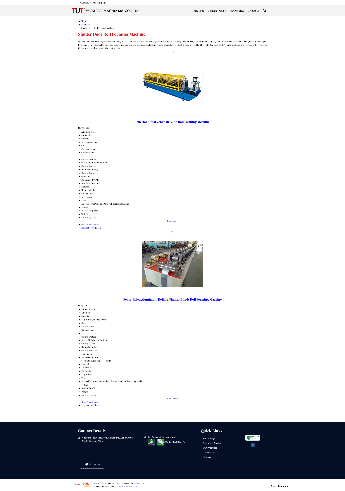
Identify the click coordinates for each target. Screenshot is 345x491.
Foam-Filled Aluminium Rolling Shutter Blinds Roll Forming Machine (172, 299)
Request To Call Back (91, 227)
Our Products (237, 10)
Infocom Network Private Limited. (127, 486)
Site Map (207, 457)
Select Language (279, 486)
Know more (172, 221)
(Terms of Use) (139, 483)
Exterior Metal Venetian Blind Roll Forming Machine (172, 122)
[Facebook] (253, 446)
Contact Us (253, 10)
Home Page (198, 10)
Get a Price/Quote (89, 224)
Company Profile (217, 10)
